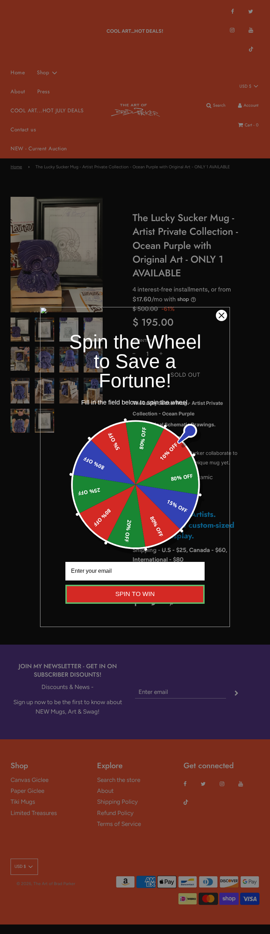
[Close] (221, 315)
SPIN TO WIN (135, 593)
